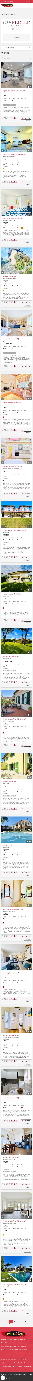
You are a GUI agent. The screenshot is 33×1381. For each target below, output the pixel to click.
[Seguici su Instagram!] (6, 1378)
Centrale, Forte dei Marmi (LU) (12, 218)
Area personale (22, 1346)
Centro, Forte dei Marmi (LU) (12, 403)
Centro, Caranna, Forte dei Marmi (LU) (14, 154)
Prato (25, 1363)
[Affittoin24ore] (7, 5)
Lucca (10, 1363)
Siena (14, 1363)
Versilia (20, 1366)
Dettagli (27, 120)
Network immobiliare (7, 1343)
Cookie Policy (14, 1349)
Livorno (24, 1359)
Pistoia (20, 1363)
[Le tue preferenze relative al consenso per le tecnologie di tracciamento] (3, 1378)
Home (2, 10)
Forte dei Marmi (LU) (9, 276)
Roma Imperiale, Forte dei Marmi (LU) (14, 1285)
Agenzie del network (7, 1346)
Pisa (19, 1359)
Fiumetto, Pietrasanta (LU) (11, 973)
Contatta (16, 37)
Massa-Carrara (7, 1366)
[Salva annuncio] (22, 118)
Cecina (14, 1366)
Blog (15, 1346)
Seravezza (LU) (7, 845)
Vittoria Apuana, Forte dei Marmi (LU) (14, 530)
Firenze (5, 1363)
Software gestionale (7, 1339)
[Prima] (7, 1321)
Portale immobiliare (19, 1339)
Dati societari (23, 1349)
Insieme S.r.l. (5, 1375)
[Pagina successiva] (22, 1321)
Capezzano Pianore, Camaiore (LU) (14, 91)
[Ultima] (26, 1321)
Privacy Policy (5, 1349)
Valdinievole (27, 1366)
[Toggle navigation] (29, 5)
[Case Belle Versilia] (9, 118)
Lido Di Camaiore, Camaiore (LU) (13, 909)
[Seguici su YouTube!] (10, 1378)
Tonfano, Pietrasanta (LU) (11, 339)
